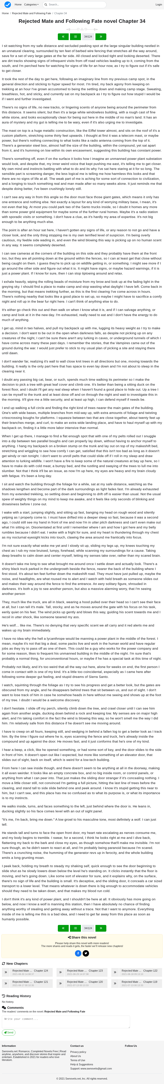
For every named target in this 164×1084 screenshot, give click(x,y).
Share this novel (83, 937)
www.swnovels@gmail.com (96, 1068)
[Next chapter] (100, 36)
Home (18, 4)
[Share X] (86, 953)
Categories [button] (30, 4)
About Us (75, 1056)
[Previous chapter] (63, 36)
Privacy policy (78, 1052)
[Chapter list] (75, 36)
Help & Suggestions (81, 1064)
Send (10, 1032)
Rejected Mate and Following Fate (31, 13)
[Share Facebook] (78, 953)
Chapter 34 (60, 13)
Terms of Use (77, 1060)
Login (159, 4)
